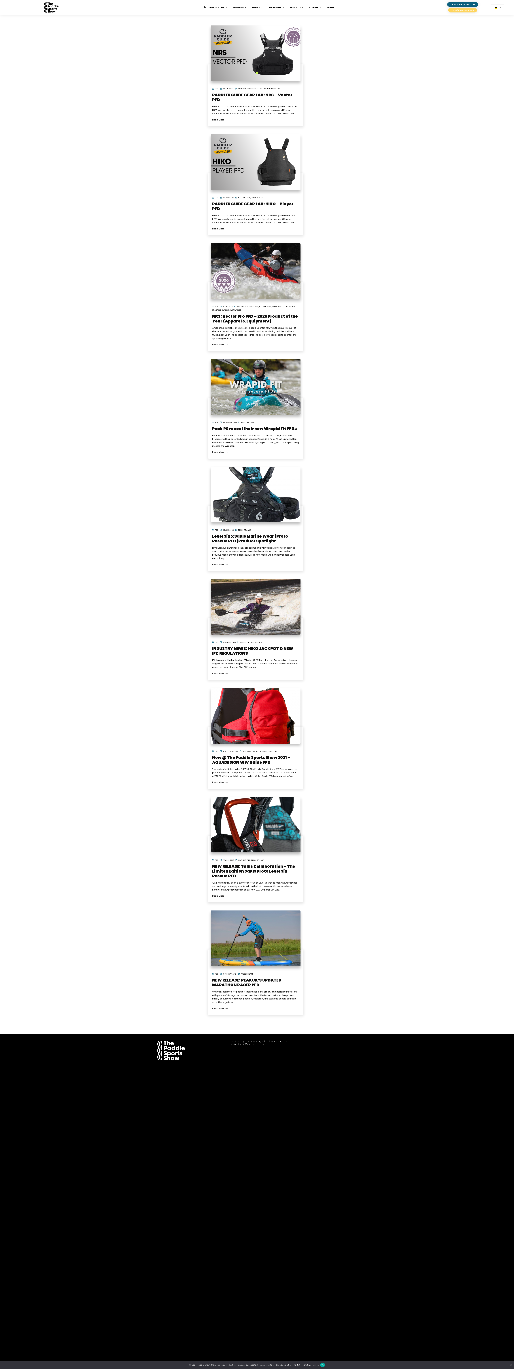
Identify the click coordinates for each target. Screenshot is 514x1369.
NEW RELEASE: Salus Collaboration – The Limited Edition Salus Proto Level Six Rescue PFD (253, 871)
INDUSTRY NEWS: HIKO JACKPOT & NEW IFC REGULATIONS (252, 651)
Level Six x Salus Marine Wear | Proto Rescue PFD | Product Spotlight (250, 538)
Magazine (244, 642)
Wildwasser (235, 310)
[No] (510, 1365)
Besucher (313, 7)
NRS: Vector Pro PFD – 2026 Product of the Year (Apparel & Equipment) (255, 318)
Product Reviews (272, 89)
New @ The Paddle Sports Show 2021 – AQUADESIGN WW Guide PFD (251, 760)
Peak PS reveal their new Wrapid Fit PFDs (254, 429)
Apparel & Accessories (247, 306)
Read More (218, 119)
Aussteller (295, 7)
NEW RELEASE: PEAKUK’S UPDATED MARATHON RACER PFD (246, 982)
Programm (238, 7)
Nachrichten (275, 7)
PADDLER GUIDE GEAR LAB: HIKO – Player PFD (253, 206)
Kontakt (331, 7)
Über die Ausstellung (214, 7)
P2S (216, 89)
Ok (322, 1365)
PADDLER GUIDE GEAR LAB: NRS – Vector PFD (252, 97)
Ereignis (256, 7)
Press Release (256, 89)
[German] (497, 8)
